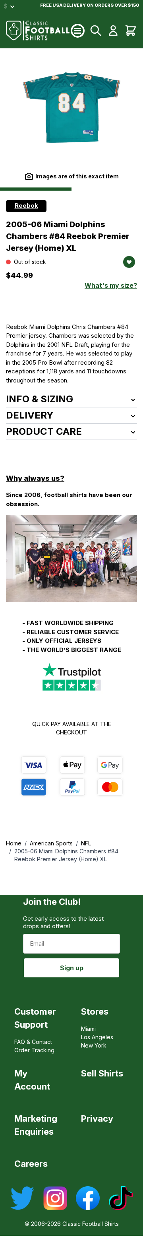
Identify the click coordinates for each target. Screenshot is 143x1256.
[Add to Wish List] (129, 262)
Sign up (71, 968)
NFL (86, 843)
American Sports (51, 843)
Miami (88, 1028)
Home (13, 843)
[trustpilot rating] (71, 677)
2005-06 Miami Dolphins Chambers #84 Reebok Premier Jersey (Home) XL (66, 855)
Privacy (97, 1118)
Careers (31, 1164)
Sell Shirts (102, 1073)
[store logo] (38, 30)
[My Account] (113, 30)
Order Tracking (34, 1050)
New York (93, 1045)
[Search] (95, 30)
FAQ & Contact (33, 1041)
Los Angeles (97, 1037)
